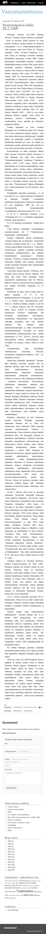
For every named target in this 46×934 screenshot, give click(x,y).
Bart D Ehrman (33, 881)
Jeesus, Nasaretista (15, 828)
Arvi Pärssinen (24, 881)
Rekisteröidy (31, 2)
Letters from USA (26, 888)
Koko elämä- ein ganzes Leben (19, 822)
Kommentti (8, 769)
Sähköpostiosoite (17, 751)
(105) (11, 867)
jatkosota (28, 895)
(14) (11, 854)
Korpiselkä (36, 885)
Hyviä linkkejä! (13, 910)
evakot (21, 895)
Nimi (7, 743)
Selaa (24, 2)
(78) (11, 870)
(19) (11, 857)
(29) (11, 865)
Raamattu (34, 888)
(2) (10, 846)
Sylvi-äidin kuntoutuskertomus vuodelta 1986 (24, 817)
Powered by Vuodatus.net (34, 931)
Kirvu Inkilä (28, 711)
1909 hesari (17, 711)
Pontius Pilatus (13, 807)
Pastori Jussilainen (14, 820)
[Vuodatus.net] (10, 928)
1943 (6, 881)
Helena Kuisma (25, 883)
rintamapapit (12, 898)
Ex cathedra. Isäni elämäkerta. (19, 815)
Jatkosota (8, 885)
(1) (10, 841)
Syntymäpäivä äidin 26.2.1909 (17, 26)
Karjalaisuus (25, 885)
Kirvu (31, 885)
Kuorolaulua (12, 825)
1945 (9, 881)
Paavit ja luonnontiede (15, 809)
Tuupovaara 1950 (14, 895)
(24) (11, 862)
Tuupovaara (24, 891)
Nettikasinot (15, 2)
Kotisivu (16, 760)
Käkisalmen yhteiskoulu (12, 888)
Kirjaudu (41, 2)
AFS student (15, 881)
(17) (11, 859)
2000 (9, 812)
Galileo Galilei (15, 883)
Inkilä (34, 883)
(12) (11, 849)
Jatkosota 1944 (17, 885)
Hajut (9, 830)
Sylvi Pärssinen (10, 892)
